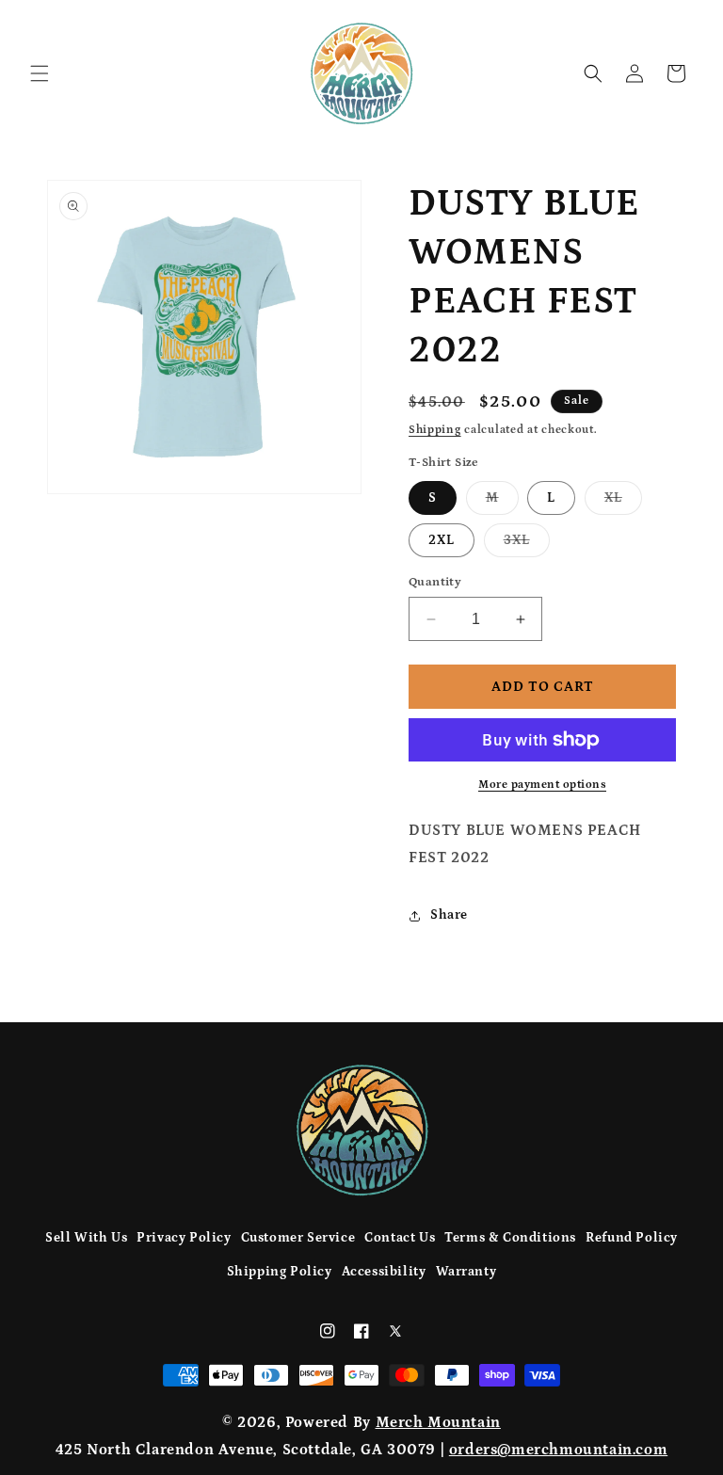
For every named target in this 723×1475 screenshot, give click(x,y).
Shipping (435, 430)
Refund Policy (632, 1237)
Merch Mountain (438, 1422)
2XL (441, 540)
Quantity (435, 582)
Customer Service (298, 1237)
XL (623, 502)
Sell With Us (86, 1237)
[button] (39, 73)
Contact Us (399, 1237)
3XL (527, 544)
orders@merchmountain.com (558, 1449)
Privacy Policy (184, 1237)
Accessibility (384, 1271)
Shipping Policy (279, 1271)
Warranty (466, 1271)
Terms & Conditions (510, 1237)
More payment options (542, 784)
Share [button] (449, 914)
